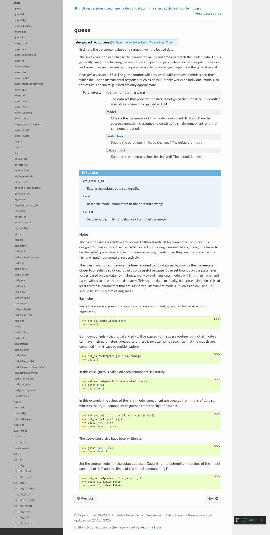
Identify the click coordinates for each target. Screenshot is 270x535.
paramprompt (21, 448)
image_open (20, 90)
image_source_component (28, 124)
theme (116, 527)
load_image (20, 304)
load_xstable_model (25, 390)
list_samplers (21, 228)
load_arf (18, 240)
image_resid (20, 107)
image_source (21, 119)
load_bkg (19, 263)
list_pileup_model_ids (26, 205)
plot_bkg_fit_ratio (24, 494)
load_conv (20, 280)
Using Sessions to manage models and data (113, 8)
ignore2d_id (20, 20)
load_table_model (24, 361)
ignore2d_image (23, 26)
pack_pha (19, 436)
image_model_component (28, 84)
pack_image (20, 431)
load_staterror (21, 344)
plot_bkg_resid (22, 517)
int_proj (18, 142)
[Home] (75, 8)
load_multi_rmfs (23, 315)
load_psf (18, 327)
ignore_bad (20, 32)
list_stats (18, 234)
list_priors (19, 211)
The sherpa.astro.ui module (169, 8)
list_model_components (27, 188)
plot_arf (18, 460)
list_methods (21, 182)
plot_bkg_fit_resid (24, 500)
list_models (20, 199)
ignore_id (19, 37)
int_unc (18, 147)
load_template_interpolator (29, 367)
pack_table (20, 442)
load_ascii (19, 251)
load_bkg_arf (21, 269)
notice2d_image (23, 419)
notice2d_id (20, 413)
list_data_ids (21, 165)
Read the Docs (151, 527)
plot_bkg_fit (20, 483)
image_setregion (23, 113)
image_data (20, 49)
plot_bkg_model (23, 506)
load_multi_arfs (22, 309)
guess (17, 3)
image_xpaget (21, 130)
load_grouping (22, 298)
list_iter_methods (23, 176)
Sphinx (95, 527)
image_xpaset (21, 136)
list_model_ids (22, 194)
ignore (17, 9)
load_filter (19, 292)
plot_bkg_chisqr (23, 471)
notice (17, 402)
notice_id (19, 425)
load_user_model (23, 379)
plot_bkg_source (23, 523)
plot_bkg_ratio (22, 512)
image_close (20, 43)
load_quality (21, 332)
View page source (208, 13)
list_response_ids (23, 223)
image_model (21, 78)
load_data (19, 286)
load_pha (19, 321)
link (16, 153)
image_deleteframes (25, 55)
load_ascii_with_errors (26, 257)
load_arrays (20, 246)
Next (211, 498)
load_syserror (21, 350)
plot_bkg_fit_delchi (24, 489)
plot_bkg (19, 465)
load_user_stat (22, 384)
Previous (87, 498)
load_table (20, 355)
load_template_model (26, 373)
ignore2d (19, 14)
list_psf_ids (20, 217)
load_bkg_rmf (21, 275)
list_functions (21, 170)
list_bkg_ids (20, 159)
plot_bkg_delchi (23, 477)
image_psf (19, 95)
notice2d (19, 408)
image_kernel (21, 72)
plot (16, 454)
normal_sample (22, 396)
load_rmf (19, 338)
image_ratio (20, 101)
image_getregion (23, 66)
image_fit (19, 61)
